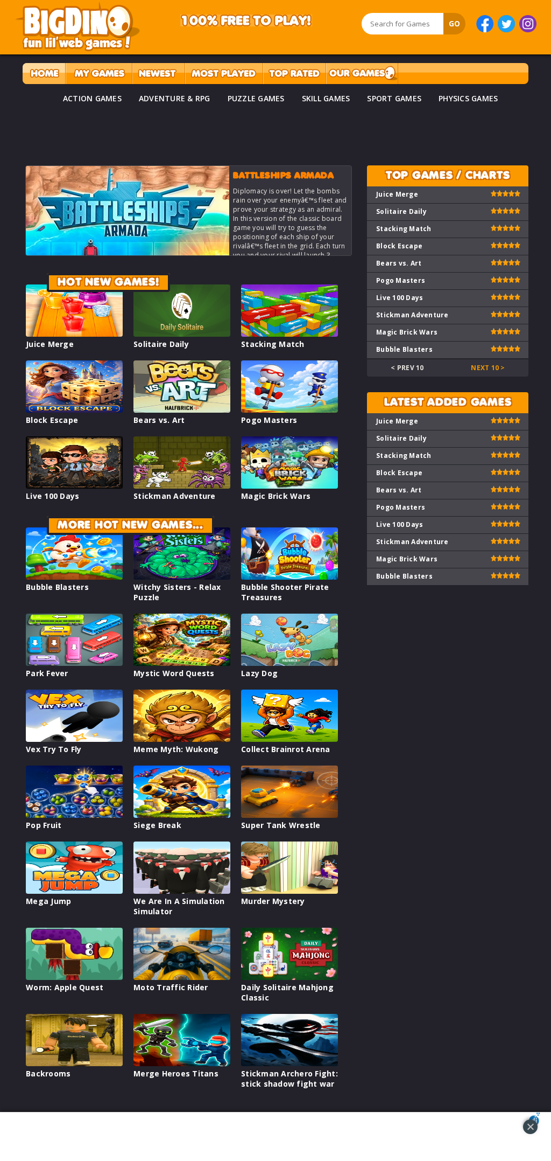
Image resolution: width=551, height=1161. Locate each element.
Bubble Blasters (57, 587)
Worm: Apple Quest (64, 987)
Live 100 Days (52, 496)
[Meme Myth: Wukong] (181, 739)
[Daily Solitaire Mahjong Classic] (289, 977)
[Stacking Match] (289, 334)
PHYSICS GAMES (468, 98)
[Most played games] (224, 73)
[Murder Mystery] (289, 891)
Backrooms (48, 1073)
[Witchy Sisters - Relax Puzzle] (181, 577)
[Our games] (362, 73)
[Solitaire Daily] (181, 334)
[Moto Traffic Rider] (181, 977)
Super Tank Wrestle (281, 825)
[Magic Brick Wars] (289, 486)
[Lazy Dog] (289, 663)
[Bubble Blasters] (74, 577)
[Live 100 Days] (74, 486)
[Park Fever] (74, 663)
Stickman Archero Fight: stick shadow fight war (289, 1078)
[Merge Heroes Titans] (181, 1063)
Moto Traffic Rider (170, 987)
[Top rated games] (294, 73)
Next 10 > (488, 367)
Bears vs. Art (159, 420)
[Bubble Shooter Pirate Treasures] (289, 577)
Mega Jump (48, 901)
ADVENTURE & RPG (174, 98)
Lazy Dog (259, 673)
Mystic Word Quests (174, 673)
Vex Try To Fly (54, 749)
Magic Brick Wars (275, 496)
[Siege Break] (181, 815)
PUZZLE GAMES (256, 98)
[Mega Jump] (74, 891)
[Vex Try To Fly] (74, 739)
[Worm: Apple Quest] (74, 977)
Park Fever (47, 673)
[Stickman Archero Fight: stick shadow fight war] (289, 1063)
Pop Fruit (43, 825)
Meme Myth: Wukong (175, 749)
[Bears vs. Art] (181, 410)
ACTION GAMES (92, 98)
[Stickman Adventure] (181, 486)
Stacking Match (273, 344)
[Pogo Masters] (289, 410)
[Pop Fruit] (74, 815)
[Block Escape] (74, 410)
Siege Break (157, 825)
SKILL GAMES (326, 98)
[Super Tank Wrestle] (289, 815)
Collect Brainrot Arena (285, 749)
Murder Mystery (273, 901)
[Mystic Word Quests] (181, 663)
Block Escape (52, 420)
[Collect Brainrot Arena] (289, 739)
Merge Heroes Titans (175, 1073)
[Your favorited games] (99, 73)
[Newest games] (158, 73)
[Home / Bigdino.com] (44, 73)
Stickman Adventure (174, 496)
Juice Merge (50, 344)
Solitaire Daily (161, 344)
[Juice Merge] (74, 334)
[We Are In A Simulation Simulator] (181, 891)
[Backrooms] (74, 1063)
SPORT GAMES (394, 98)
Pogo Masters (269, 420)
